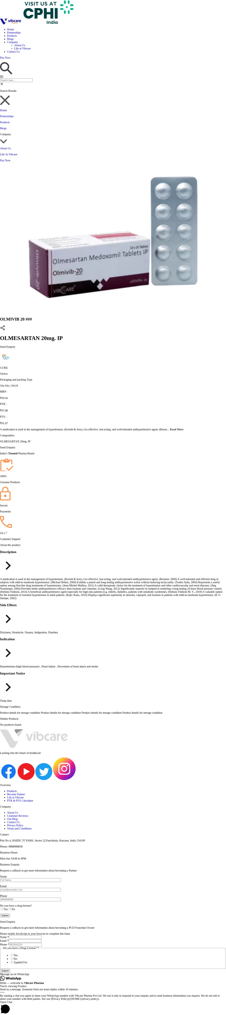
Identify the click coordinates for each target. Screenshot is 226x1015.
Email (4, 940)
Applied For (20, 962)
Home (10, 29)
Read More (176, 429)
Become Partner (16, 794)
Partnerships (14, 32)
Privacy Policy (15, 825)
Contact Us (13, 51)
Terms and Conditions (19, 828)
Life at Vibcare (22, 48)
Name (4, 937)
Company (12, 42)
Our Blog (12, 818)
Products (12, 35)
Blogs (10, 38)
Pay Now (5, 160)
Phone (4, 944)
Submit (5, 970)
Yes (16, 955)
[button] (113, 974)
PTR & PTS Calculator (20, 800)
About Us (19, 45)
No (15, 958)
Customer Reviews (17, 815)
